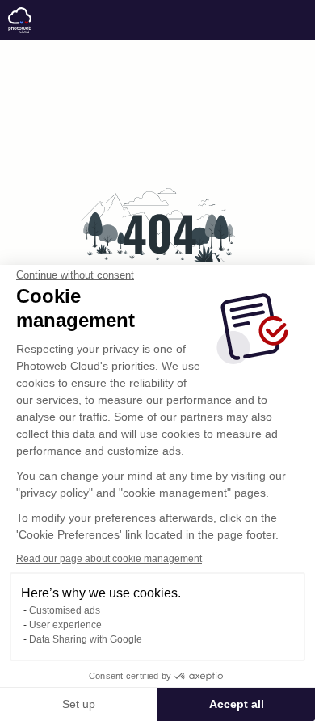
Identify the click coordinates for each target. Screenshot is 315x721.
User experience (65, 625)
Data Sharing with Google (85, 639)
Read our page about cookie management (109, 558)
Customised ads (64, 610)
